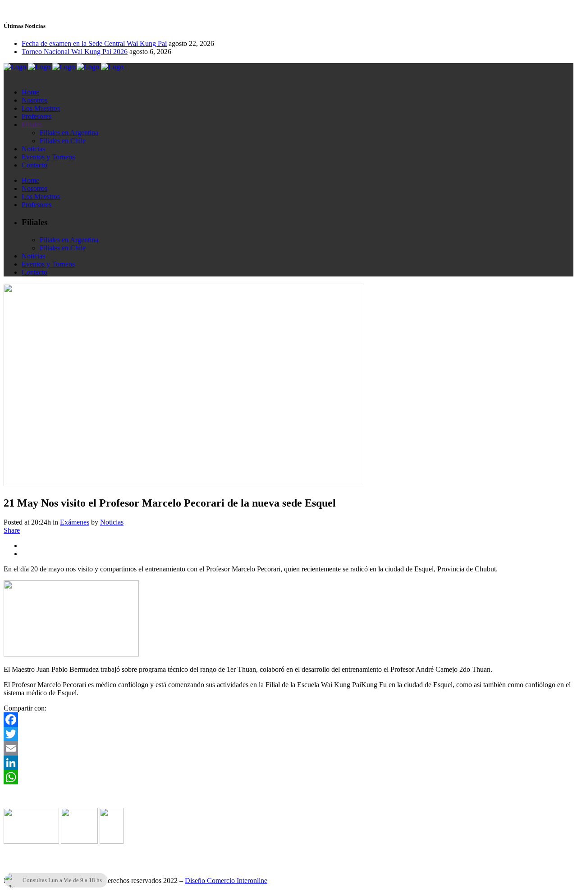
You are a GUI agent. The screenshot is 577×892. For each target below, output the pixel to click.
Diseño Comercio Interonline (226, 880)
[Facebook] (288, 719)
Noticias (112, 522)
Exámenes (74, 522)
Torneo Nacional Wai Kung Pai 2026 (75, 51)
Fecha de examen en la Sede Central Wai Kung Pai (94, 43)
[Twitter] (288, 734)
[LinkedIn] (288, 763)
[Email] (288, 748)
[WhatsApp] (288, 777)
